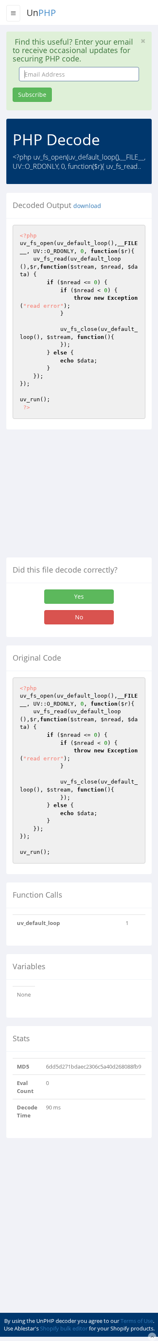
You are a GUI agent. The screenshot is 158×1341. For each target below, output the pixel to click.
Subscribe (32, 95)
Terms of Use (137, 1321)
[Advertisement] (77, 497)
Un (41, 13)
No (79, 617)
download (87, 206)
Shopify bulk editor (64, 1328)
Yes (79, 596)
